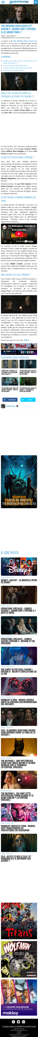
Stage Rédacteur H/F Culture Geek (19, 1035)
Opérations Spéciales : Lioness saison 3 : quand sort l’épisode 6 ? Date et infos (18, 611)
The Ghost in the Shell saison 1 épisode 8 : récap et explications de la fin (19, 672)
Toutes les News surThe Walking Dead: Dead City (19, 501)
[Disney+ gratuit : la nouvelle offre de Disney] (19, 566)
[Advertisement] (19, 129)
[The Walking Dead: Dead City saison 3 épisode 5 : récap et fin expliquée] (28, 364)
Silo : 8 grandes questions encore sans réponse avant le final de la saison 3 (18, 733)
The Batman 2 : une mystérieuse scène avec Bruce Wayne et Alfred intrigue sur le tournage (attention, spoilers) (18, 764)
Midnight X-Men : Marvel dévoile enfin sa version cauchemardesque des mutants (19, 702)
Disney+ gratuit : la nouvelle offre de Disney (19, 581)
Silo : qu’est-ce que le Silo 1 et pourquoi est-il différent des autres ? (16, 859)
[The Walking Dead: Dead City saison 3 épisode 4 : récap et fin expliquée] (9, 381)
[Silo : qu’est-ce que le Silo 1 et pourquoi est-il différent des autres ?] (19, 843)
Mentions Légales (19, 1029)
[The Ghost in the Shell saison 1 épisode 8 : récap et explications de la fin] (19, 656)
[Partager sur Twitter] (28, 400)
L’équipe (19, 1032)
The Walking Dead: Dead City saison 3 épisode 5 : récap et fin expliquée (28, 372)
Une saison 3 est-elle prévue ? (14, 70)
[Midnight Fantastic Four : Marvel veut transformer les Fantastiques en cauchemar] (19, 812)
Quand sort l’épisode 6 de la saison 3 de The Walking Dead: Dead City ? (9, 372)
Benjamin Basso (9, 38)
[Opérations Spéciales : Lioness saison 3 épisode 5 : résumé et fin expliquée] (19, 625)
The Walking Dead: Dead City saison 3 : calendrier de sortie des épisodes (28, 390)
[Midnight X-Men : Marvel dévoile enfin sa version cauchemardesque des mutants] (19, 686)
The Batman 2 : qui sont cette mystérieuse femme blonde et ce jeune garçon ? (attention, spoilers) (17, 797)
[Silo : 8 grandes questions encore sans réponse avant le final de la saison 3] (19, 717)
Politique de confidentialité (19, 1030)
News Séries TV (11, 36)
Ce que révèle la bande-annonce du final (17, 68)
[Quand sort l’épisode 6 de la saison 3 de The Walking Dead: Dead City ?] (9, 364)
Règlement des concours (19, 1036)
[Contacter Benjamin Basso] (17, 406)
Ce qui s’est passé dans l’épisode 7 (15, 65)
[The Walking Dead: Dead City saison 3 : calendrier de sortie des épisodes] (28, 381)
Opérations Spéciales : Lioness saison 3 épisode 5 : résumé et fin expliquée (18, 641)
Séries (3, 36)
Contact (19, 1033)
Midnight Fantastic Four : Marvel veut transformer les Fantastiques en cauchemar (18, 828)
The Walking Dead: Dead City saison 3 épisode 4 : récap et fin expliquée (9, 390)
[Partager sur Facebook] (10, 400)
